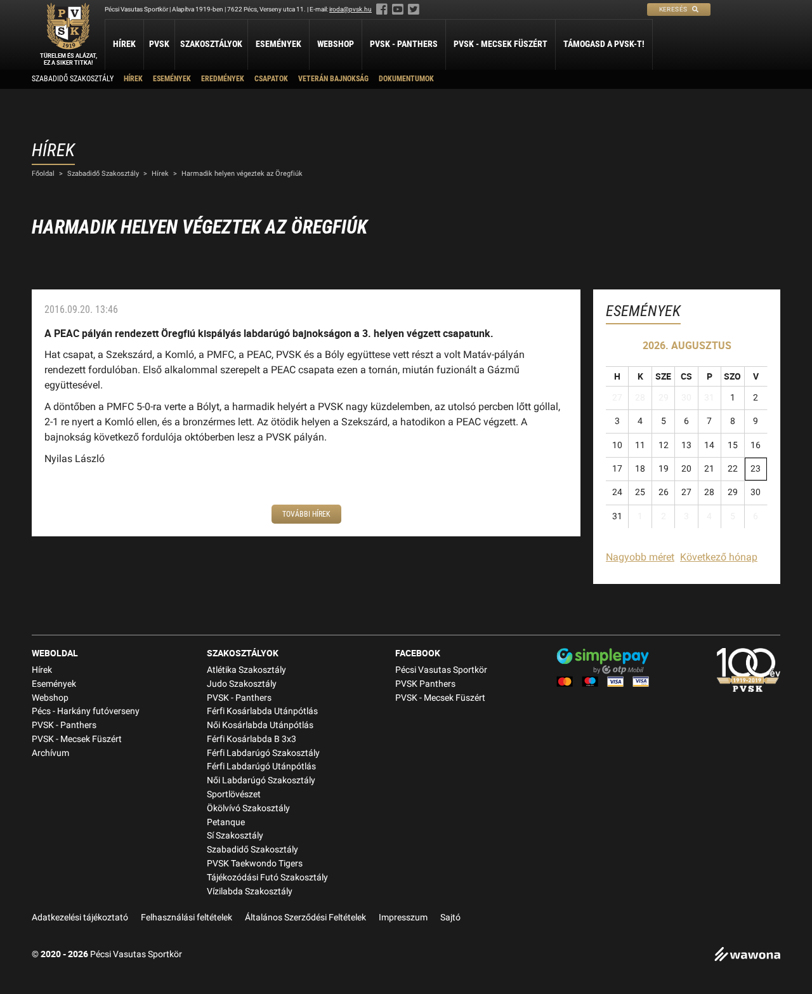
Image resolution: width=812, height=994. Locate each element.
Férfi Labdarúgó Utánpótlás (261, 766)
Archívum (50, 753)
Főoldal (43, 173)
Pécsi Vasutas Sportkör (441, 670)
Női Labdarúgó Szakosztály (261, 780)
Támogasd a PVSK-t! (604, 44)
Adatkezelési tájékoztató (80, 917)
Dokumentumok (406, 78)
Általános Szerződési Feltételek (305, 917)
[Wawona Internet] (747, 956)
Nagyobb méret (640, 557)
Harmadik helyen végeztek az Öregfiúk (242, 173)
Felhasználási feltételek (186, 917)
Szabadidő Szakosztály (73, 78)
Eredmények (222, 78)
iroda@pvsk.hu (350, 9)
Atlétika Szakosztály (246, 670)
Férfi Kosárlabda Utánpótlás (262, 711)
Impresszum (403, 917)
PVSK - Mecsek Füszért (500, 44)
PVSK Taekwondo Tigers (255, 863)
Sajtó (450, 917)
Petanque (226, 822)
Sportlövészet (234, 794)
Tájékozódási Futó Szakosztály (267, 877)
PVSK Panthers (425, 684)
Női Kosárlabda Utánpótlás (260, 725)
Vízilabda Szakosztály (249, 891)
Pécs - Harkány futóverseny (86, 711)
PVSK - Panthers (404, 44)
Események (278, 44)
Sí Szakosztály (235, 835)
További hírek (306, 514)
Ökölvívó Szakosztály (248, 808)
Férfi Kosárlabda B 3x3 (251, 739)
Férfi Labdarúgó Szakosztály (263, 753)
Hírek (124, 44)
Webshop (335, 44)
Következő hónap (718, 557)
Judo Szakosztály (242, 684)
